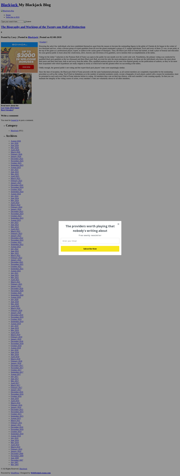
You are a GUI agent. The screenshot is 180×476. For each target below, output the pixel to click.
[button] (90, 228)
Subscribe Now (90, 248)
